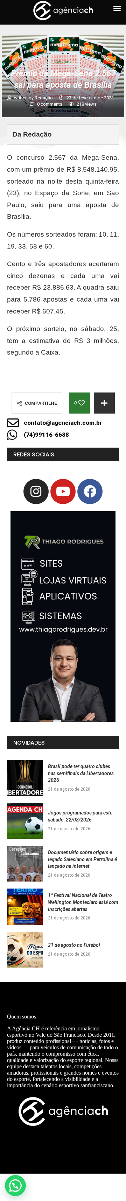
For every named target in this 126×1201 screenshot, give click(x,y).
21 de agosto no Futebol (74, 945)
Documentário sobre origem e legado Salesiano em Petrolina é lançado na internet (82, 859)
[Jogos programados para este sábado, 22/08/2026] (25, 821)
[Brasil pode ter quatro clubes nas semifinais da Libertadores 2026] (25, 778)
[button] (15, 1185)
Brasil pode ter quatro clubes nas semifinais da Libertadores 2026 (81, 773)
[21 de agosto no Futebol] (25, 950)
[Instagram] (36, 491)
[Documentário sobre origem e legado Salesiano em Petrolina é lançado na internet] (25, 864)
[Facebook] (90, 491)
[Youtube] (63, 491)
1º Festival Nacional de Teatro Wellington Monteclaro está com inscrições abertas (83, 902)
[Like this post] (81, 403)
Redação (44, 97)
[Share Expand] (104, 403)
